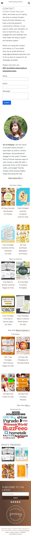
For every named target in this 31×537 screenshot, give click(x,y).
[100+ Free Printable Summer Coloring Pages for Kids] (21, 454)
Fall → (27, 405)
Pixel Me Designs (24, 530)
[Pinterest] (11, 502)
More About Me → (15, 178)
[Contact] (19, 502)
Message (7, 91)
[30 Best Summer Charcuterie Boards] (8, 471)
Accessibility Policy (15, 534)
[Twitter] (15, 502)
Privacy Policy (14, 532)
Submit (7, 102)
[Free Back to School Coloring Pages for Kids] (8, 454)
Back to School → (23, 330)
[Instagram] (17, 502)
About (7, 532)
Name (5, 76)
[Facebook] (13, 502)
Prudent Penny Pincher (15, 2)
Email (5, 84)
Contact (23, 532)
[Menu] (2, 3)
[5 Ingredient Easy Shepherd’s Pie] (21, 471)
